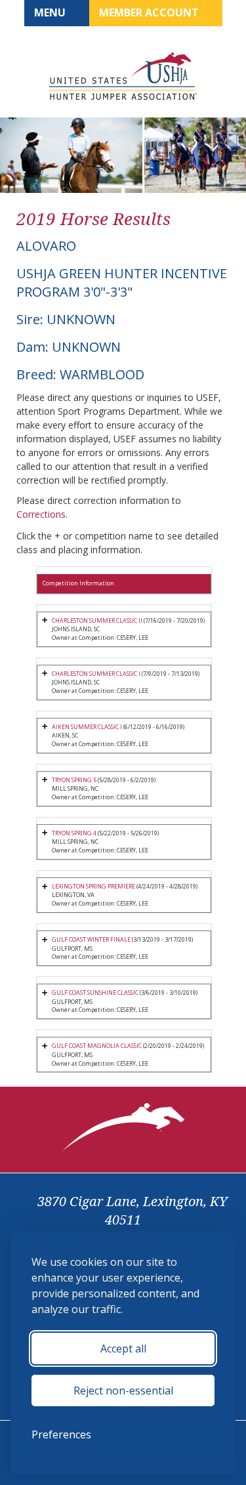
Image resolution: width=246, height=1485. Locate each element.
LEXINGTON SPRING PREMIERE (93, 886)
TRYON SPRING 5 (74, 780)
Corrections (41, 514)
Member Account (150, 12)
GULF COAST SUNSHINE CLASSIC (95, 992)
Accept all (123, 1348)
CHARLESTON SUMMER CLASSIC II (97, 620)
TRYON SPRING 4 (74, 833)
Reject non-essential (123, 1390)
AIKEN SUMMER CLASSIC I (87, 726)
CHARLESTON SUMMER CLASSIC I (96, 673)
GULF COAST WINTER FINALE (91, 939)
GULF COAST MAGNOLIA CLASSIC (97, 1045)
